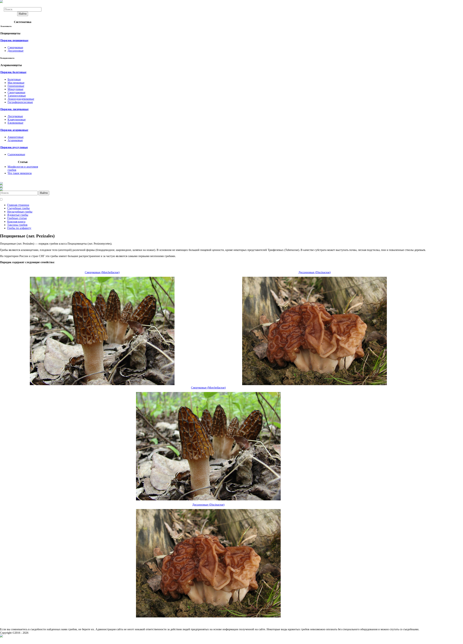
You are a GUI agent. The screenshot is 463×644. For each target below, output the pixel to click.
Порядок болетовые (13, 72)
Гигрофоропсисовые (20, 102)
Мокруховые (15, 89)
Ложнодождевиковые (21, 98)
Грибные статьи (17, 218)
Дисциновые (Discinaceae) (314, 272)
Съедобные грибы (18, 208)
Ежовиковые (15, 122)
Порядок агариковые (14, 130)
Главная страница (18, 204)
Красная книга (16, 221)
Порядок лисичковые (14, 109)
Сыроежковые (16, 154)
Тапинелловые (17, 95)
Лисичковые (15, 116)
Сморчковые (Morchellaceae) (102, 272)
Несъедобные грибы (19, 211)
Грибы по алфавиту (19, 228)
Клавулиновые (17, 119)
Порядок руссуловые (14, 147)
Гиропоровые (16, 85)
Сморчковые (15, 47)
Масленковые (16, 82)
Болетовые (14, 79)
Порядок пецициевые (14, 40)
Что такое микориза (20, 173)
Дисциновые (16, 50)
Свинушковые (16, 92)
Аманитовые (16, 137)
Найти (23, 13)
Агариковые (15, 140)
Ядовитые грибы (17, 214)
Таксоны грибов (17, 224)
